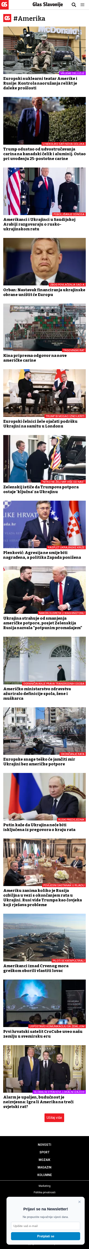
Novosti (44, 1144)
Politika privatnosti (45, 1192)
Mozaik (44, 1160)
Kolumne (44, 1175)
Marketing (45, 1185)
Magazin (44, 1167)
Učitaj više (54, 1118)
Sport (45, 1152)
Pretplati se (45, 1236)
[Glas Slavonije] (4, 7)
